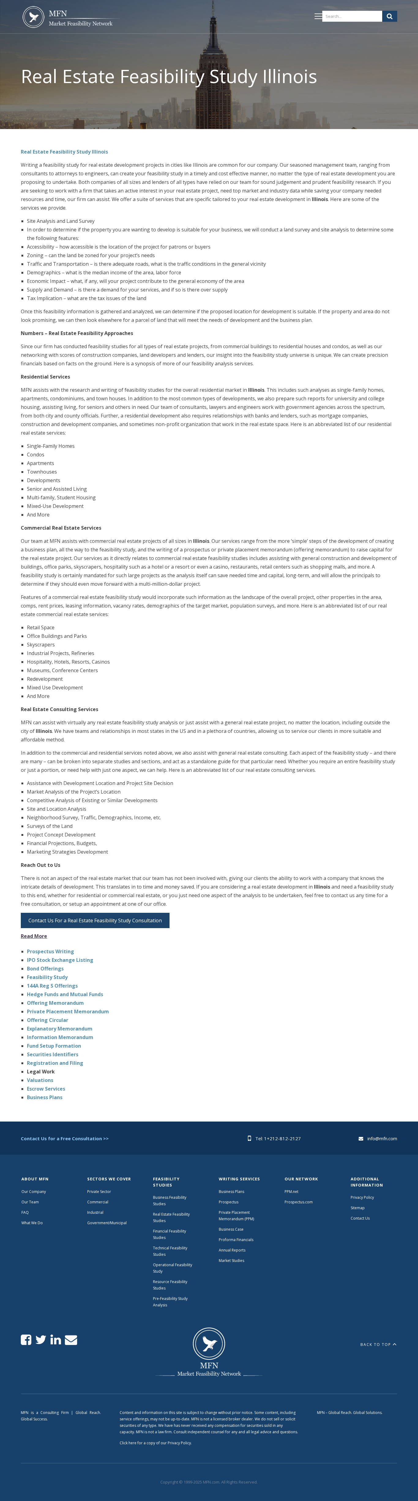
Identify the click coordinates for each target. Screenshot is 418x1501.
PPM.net (291, 1191)
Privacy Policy (362, 1197)
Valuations (40, 1080)
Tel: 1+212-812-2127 (278, 1138)
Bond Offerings (45, 968)
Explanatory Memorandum (59, 1028)
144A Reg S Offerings (52, 985)
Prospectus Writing (50, 951)
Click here (128, 1443)
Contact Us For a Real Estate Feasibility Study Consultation (95, 920)
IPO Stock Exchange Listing (60, 960)
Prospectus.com (299, 1202)
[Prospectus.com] (70, 18)
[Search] (389, 16)
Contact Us (360, 1218)
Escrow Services (46, 1088)
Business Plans (44, 1097)
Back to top (375, 1344)
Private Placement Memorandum (68, 1011)
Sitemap (358, 1207)
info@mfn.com (382, 1138)
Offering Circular (47, 1020)
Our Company (33, 1191)
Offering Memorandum (55, 1003)
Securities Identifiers (52, 1054)
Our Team (30, 1202)
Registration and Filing (55, 1063)
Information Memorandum (60, 1037)
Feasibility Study (47, 977)
